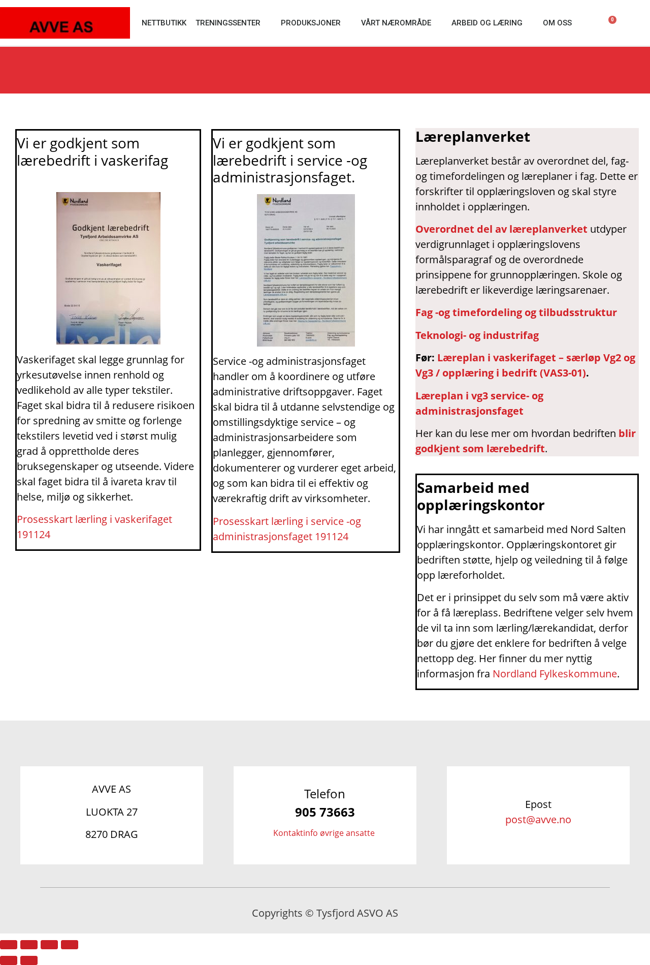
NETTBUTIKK (164, 22)
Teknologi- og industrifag (477, 335)
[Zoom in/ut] (8, 944)
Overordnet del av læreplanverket (501, 229)
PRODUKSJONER (311, 22)
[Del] (49, 944)
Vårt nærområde (396, 22)
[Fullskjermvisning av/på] (29, 944)
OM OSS (557, 22)
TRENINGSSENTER (228, 22)
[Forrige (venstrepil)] (8, 960)
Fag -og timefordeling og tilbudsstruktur (516, 312)
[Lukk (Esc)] (69, 944)
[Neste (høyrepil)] (29, 960)
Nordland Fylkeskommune (555, 673)
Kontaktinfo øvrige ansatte (325, 832)
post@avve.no (538, 819)
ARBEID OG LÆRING (487, 22)
